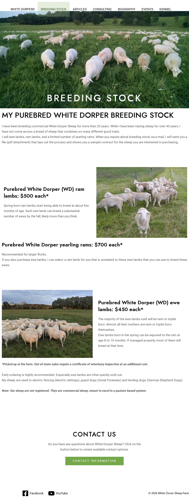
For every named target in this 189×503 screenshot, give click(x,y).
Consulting (102, 9)
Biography (126, 9)
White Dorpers (23, 9)
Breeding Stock (53, 9)
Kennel (165, 9)
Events (147, 9)
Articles (80, 9)
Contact (18, 24)
